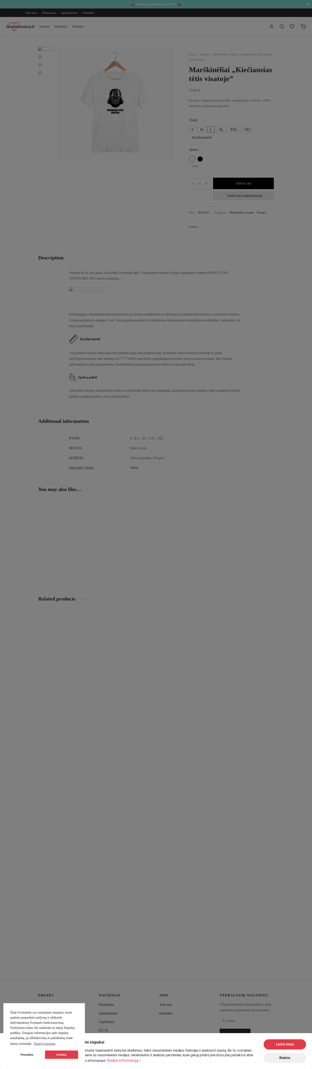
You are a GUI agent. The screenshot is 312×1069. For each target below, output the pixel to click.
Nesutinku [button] (26, 1054)
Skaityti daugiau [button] (44, 1043)
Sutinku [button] (61, 1054)
